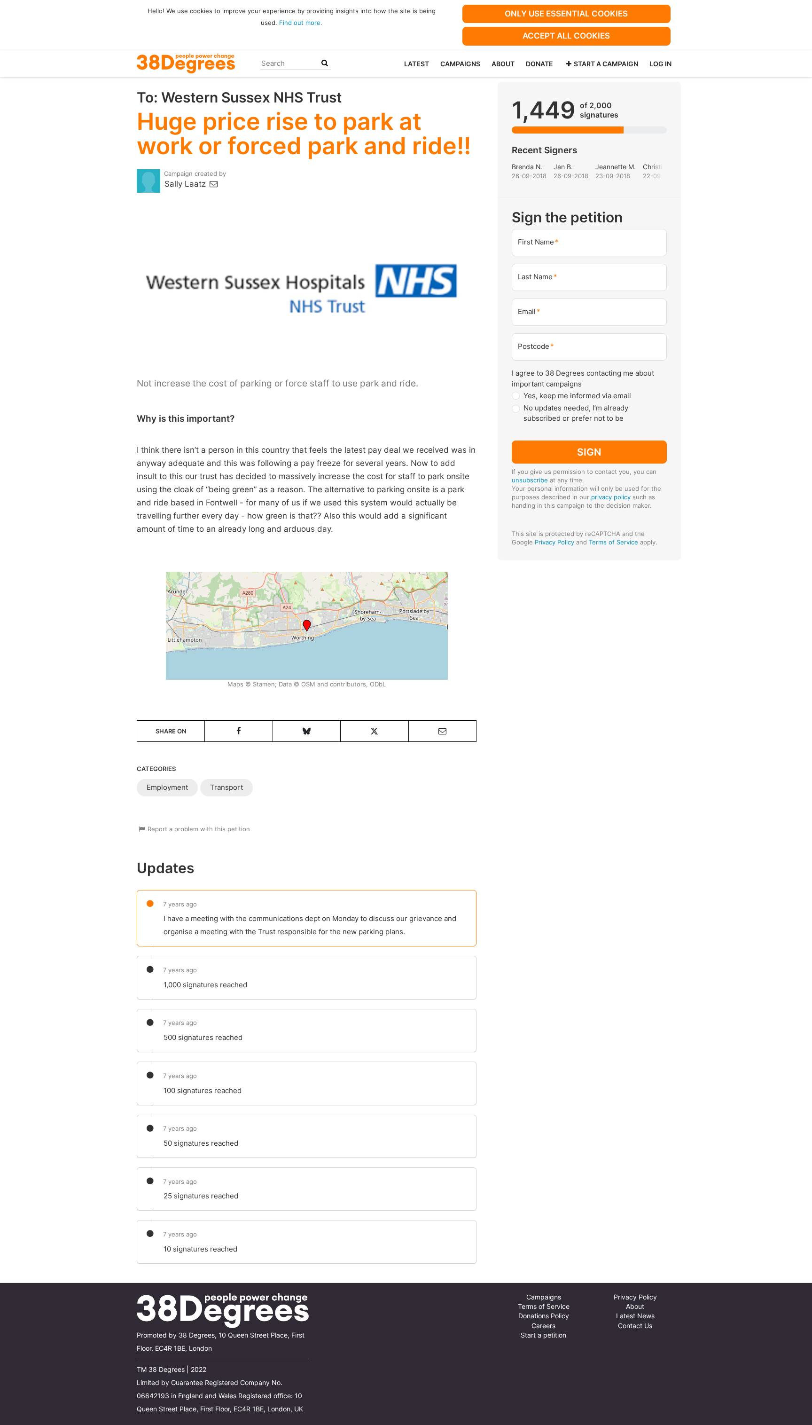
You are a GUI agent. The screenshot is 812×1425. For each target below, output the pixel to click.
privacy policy (611, 497)
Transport (226, 787)
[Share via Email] (442, 731)
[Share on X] (374, 731)
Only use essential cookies (566, 13)
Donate (539, 64)
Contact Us (635, 1326)
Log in (660, 64)
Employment (167, 787)
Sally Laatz (186, 184)
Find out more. (300, 22)
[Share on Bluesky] (307, 731)
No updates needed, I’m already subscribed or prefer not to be (575, 413)
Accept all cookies (566, 35)
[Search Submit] (325, 63)
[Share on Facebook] (238, 731)
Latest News (635, 1316)
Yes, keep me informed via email (577, 395)
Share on (171, 731)
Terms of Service (613, 542)
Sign (589, 452)
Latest (416, 64)
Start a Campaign (606, 64)
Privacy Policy (554, 542)
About (503, 64)
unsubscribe (530, 480)
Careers (543, 1326)
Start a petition (543, 1335)
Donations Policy (543, 1316)
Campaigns (460, 64)
